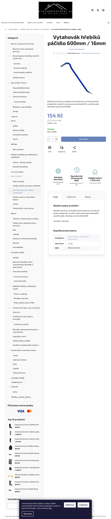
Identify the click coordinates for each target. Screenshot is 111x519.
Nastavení (28, 514)
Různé (13, 213)
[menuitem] (13, 22)
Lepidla (16, 368)
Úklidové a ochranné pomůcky (25, 238)
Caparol (14, 116)
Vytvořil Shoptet (100, 516)
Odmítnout (70, 505)
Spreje (15, 111)
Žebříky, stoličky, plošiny (21, 397)
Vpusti (15, 139)
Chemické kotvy (19, 373)
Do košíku (85, 139)
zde (50, 508)
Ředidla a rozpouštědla (22, 107)
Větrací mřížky (18, 130)
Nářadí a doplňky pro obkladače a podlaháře (24, 155)
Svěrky (15, 204)
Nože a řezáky (18, 181)
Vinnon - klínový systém (22, 162)
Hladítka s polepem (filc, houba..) (26, 345)
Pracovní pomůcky (20, 271)
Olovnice (16, 312)
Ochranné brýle (20, 281)
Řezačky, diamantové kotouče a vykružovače (26, 330)
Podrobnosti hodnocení (90, 53)
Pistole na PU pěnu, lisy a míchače (26, 308)
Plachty (16, 243)
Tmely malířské (20, 102)
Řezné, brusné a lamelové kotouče (23, 50)
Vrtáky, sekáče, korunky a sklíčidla (26, 186)
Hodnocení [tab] (71, 197)
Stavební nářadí (17, 252)
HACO (13, 121)
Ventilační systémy (20, 135)
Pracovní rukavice (21, 277)
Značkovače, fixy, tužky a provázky (23, 317)
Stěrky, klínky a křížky (21, 341)
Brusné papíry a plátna (23, 72)
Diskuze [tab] (88, 197)
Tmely (15, 355)
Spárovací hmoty (20, 360)
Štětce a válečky (20, 294)
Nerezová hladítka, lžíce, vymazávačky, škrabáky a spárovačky (23, 264)
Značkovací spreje (21, 324)
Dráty (15, 392)
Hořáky (16, 258)
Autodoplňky (18, 247)
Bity (14, 230)
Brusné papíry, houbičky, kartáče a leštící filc (26, 57)
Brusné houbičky (20, 68)
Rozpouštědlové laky (21, 88)
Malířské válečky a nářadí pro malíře (24, 287)
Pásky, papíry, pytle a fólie (24, 303)
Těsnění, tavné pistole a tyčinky (26, 219)
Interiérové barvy (20, 96)
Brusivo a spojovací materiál (22, 44)
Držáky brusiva (19, 77)
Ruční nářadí (16, 176)
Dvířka (15, 126)
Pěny (15, 364)
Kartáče (17, 64)
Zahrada (14, 387)
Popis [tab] (55, 197)
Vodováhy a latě (19, 336)
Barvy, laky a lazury (19, 83)
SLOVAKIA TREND (17, 378)
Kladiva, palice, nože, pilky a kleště (24, 198)
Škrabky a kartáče (21, 298)
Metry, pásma (18, 149)
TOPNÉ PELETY (17, 382)
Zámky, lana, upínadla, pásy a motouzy (24, 224)
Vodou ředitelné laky (21, 92)
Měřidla (14, 144)
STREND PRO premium (76, 49)
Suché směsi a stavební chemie (23, 350)
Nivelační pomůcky (20, 167)
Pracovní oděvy (17, 172)
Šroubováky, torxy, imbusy (23, 208)
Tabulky (16, 234)
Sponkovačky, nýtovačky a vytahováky (23, 191)
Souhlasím (83, 505)
